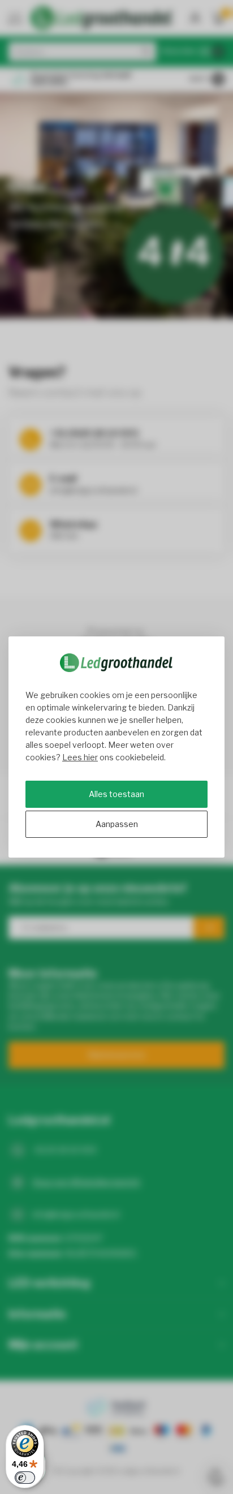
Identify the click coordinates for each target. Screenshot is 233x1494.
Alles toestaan (116, 794)
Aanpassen (117, 824)
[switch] (25, 1477)
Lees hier (80, 757)
